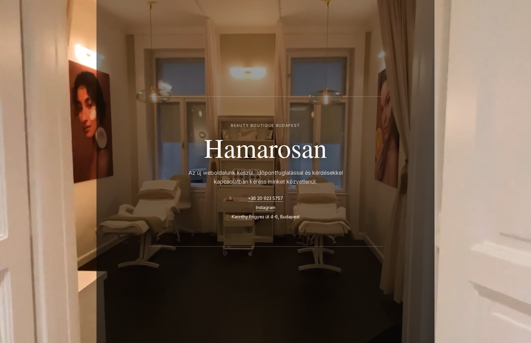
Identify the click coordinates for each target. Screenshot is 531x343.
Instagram (265, 207)
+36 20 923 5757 (265, 198)
